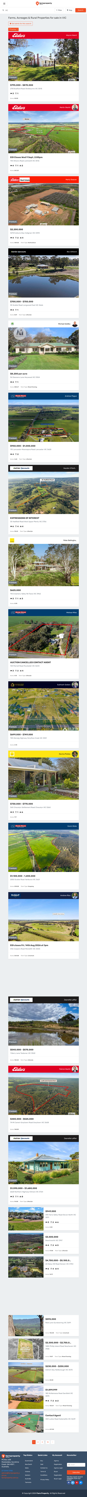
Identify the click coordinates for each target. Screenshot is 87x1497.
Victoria (27, 1471)
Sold (41, 1464)
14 (47, 1442)
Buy (41, 1461)
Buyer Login (58, 1479)
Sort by (13, 29)
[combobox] (27, 10)
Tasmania (28, 1482)
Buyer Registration (58, 1473)
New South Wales (28, 1466)
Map (70, 10)
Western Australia (28, 1477)
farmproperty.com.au (10, 1478)
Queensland (29, 1461)
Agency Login (58, 1468)
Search (80, 10)
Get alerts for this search (21, 24)
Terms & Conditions (43, 1473)
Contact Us (44, 1468)
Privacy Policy (44, 1479)
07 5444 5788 (7, 1471)
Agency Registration (58, 1462)
